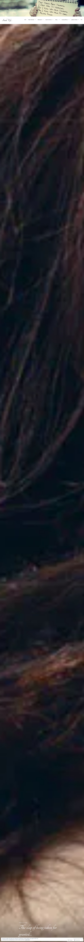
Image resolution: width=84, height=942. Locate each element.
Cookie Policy (27, 939)
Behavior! (40, 19)
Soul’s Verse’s (48, 19)
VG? (25, 19)
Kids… (56, 19)
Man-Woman (31, 19)
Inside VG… (7, 20)
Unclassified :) (65, 19)
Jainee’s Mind (74, 19)
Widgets (81, 20)
